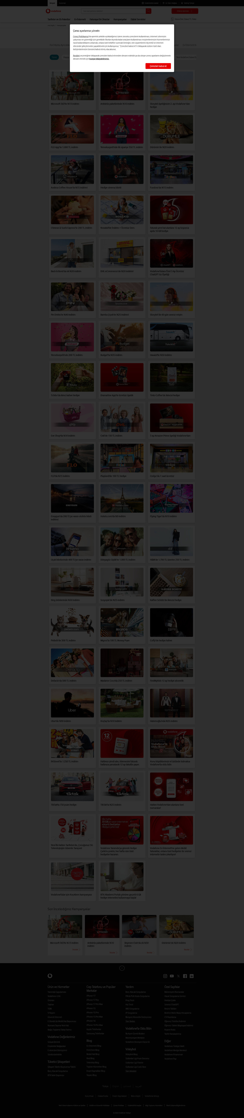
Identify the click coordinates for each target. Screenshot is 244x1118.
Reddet (76, 55)
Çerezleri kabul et (158, 66)
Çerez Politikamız (81, 36)
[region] (122, 48)
